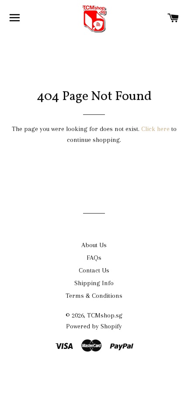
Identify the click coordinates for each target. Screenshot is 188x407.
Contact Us (94, 270)
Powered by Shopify (94, 326)
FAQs (94, 258)
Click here (155, 129)
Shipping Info (94, 283)
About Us (94, 245)
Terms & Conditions (94, 296)
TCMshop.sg (104, 315)
